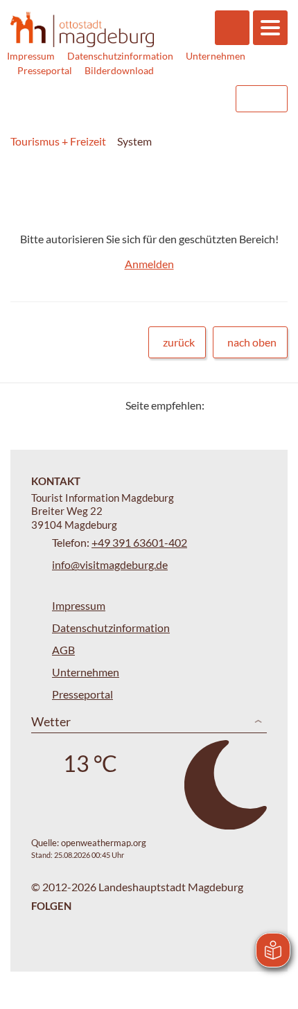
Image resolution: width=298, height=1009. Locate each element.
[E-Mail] (254, 405)
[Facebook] (237, 405)
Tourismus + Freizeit (58, 141)
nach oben (252, 342)
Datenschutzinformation (120, 56)
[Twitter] (220, 405)
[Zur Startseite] (82, 30)
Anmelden (149, 263)
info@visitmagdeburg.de (110, 564)
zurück (179, 342)
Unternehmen (215, 56)
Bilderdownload (119, 70)
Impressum (31, 56)
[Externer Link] (136, 99)
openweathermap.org (103, 842)
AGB (63, 649)
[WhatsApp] (272, 405)
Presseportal (44, 70)
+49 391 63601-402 (139, 542)
